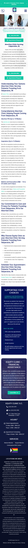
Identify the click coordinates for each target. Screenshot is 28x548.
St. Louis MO (21, 503)
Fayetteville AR (20, 509)
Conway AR (4, 513)
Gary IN (9, 480)
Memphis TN (19, 498)
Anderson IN (17, 481)
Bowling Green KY (7, 494)
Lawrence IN (23, 483)
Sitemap (23, 542)
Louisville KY (14, 492)
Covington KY (21, 494)
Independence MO (19, 505)
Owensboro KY (15, 494)
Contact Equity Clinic (6, 277)
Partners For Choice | (16, 542)
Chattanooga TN (7, 500)
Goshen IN (17, 487)
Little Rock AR (13, 509)
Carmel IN (5, 478)
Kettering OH (11, 491)
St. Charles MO (16, 507)
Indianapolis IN (5, 476)
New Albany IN (22, 485)
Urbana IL (22, 472)
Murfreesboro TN (21, 500)
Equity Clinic (6, 94)
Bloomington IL (6, 472)
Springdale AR (10, 511)
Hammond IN (21, 478)
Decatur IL (11, 472)
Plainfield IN (21, 487)
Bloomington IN (15, 478)
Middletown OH (17, 491)
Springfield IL (11, 470)
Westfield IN (5, 485)
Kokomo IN (6, 481)
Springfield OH (5, 491)
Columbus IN (10, 483)
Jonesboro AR (17, 511)
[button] (1, 3)
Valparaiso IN (5, 489)
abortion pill (6, 122)
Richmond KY (11, 496)
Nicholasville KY (7, 498)
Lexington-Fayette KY (21, 492)
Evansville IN (16, 476)
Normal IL (16, 472)
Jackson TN (20, 502)
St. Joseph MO (23, 507)
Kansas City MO (15, 503)
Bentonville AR (19, 513)
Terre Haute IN (12, 481)
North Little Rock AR (11, 513)
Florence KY (17, 496)
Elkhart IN (23, 481)
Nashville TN (13, 498)
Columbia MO (12, 505)
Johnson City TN (13, 502)
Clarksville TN (14, 500)
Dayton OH (17, 489)
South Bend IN (23, 476)
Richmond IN (11, 487)
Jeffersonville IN (17, 483)
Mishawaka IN (5, 483)
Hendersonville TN (7, 503)
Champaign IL (21, 470)
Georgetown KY (5, 496)
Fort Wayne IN (11, 476)
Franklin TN (7, 502)
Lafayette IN (4, 480)
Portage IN (17, 485)
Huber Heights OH (7, 492)
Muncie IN (19, 480)
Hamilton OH (22, 489)
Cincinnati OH (11, 489)
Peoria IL (16, 470)
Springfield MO (5, 505)
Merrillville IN (6, 487)
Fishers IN (10, 478)
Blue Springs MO (6, 509)
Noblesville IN (13, 480)
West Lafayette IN (11, 485)
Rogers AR (22, 511)
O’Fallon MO (10, 507)
